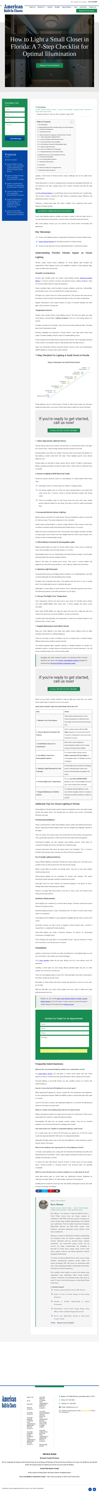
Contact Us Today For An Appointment (49, 167)
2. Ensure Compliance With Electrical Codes (51, 139)
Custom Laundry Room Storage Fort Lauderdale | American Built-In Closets (15, 185)
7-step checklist (43, 960)
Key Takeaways (42, 124)
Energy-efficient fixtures (46, 241)
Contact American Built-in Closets (55, 211)
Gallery (49, 7)
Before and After (43, 1445)
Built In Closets (12, 160)
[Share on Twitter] (45, 1191)
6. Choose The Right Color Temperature (50, 149)
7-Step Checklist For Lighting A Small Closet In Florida (54, 135)
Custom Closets (30, 1413)
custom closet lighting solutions (68, 660)
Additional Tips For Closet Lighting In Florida (51, 155)
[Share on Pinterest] (51, 1191)
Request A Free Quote (86, 11)
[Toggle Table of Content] (71, 122)
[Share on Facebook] (38, 1191)
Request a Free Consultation (65, 1323)
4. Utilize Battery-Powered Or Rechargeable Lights (53, 144)
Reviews (57, 7)
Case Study (83, 7)
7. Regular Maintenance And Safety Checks (51, 151)
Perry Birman (42, 107)
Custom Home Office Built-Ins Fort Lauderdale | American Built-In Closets (15, 212)
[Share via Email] (57, 1191)
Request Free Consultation (49, 65)
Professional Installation (46, 157)
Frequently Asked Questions (46, 170)
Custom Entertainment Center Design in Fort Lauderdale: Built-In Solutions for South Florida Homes (14, 203)
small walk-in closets (45, 1074)
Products (41, 7)
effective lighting (46, 193)
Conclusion (41, 165)
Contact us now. (69, 1004)
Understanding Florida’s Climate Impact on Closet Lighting (55, 127)
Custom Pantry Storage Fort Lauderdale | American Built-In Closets (15, 193)
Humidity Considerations (46, 129)
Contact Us (92, 7)
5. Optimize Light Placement (47, 147)
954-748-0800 (92, 2)
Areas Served (66, 7)
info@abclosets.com (72, 1407)
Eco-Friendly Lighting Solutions (48, 159)
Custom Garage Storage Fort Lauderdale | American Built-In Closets (15, 177)
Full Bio (53, 1323)
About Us (32, 7)
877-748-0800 (71, 1403)
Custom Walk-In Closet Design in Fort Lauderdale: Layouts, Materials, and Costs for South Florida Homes (15, 167)
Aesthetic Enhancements (46, 161)
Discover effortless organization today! (62, 663)
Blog (75, 7)
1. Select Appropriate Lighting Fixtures (50, 137)
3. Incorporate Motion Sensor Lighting (50, 142)
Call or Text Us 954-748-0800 (64, 430)
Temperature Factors (45, 131)
